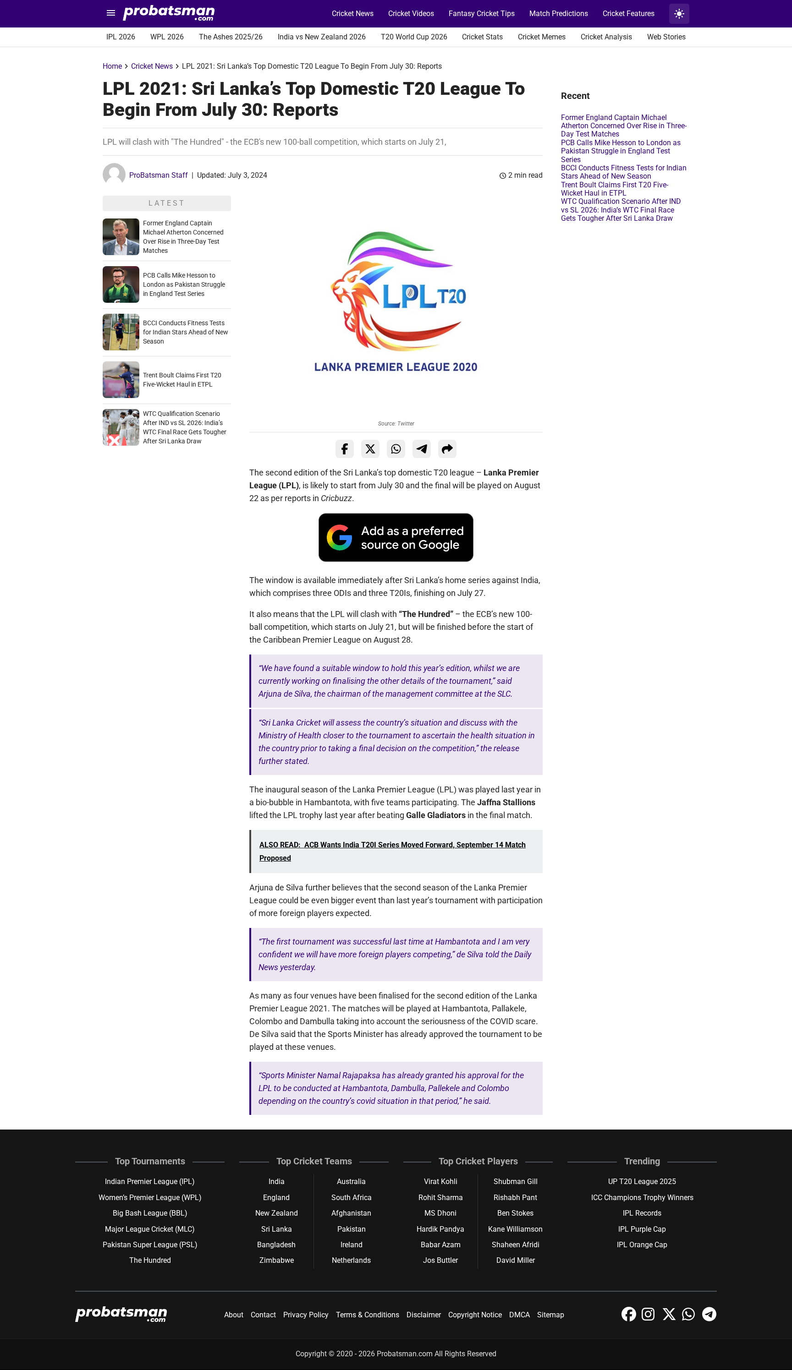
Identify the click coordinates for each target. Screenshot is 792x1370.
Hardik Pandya (440, 1229)
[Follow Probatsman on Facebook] (630, 1319)
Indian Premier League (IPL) (150, 1181)
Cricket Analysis (606, 37)
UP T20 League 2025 (642, 1181)
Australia (351, 1181)
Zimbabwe (276, 1260)
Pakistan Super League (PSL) (150, 1244)
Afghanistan (351, 1213)
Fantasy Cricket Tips (482, 13)
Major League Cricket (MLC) (150, 1229)
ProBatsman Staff (158, 175)
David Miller (515, 1260)
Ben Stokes (515, 1213)
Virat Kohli (440, 1181)
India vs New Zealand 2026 (322, 37)
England (276, 1197)
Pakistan (351, 1229)
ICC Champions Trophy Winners (642, 1197)
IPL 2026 (120, 37)
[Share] (447, 449)
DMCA (519, 1314)
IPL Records (642, 1213)
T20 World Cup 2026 (414, 37)
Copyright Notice (475, 1314)
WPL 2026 (167, 37)
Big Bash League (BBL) (150, 1213)
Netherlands (351, 1260)
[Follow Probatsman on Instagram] (650, 1319)
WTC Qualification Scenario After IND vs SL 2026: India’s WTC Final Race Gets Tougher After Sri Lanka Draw (621, 210)
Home (112, 66)
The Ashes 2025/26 (231, 37)
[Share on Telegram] (421, 449)
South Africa (351, 1197)
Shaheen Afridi (515, 1244)
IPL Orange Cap (642, 1244)
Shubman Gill (516, 1181)
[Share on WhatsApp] (396, 449)
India (277, 1181)
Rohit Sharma (440, 1197)
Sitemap (550, 1314)
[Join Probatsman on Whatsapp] (690, 1319)
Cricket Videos (411, 13)
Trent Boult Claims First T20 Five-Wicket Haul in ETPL (614, 188)
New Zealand (276, 1213)
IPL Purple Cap (642, 1229)
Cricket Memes (542, 37)
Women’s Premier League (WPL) (150, 1197)
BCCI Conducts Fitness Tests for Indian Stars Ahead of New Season (185, 332)
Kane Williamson (515, 1229)
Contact (263, 1314)
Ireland (352, 1244)
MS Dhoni (440, 1213)
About (233, 1314)
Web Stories (666, 37)
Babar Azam (441, 1244)
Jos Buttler (440, 1260)
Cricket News (353, 13)
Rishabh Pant (515, 1197)
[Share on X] (370, 449)
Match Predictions (558, 13)
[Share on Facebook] (345, 449)
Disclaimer (424, 1314)
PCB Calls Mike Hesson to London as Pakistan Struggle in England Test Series (184, 284)
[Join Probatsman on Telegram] (709, 1319)
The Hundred (150, 1260)
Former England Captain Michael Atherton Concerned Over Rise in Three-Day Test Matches (624, 126)
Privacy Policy (306, 1314)
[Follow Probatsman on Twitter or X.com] (670, 1319)
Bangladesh (276, 1244)
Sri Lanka (276, 1229)
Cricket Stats (482, 37)
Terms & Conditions (367, 1314)
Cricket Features (628, 13)
